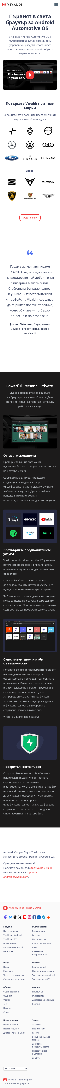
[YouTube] (24, 917)
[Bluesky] (10, 917)
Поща (6, 967)
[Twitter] (20, 917)
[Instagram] (29, 917)
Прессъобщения (11, 1028)
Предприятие (9, 943)
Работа (35, 1032)
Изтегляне (8, 951)
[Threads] (15, 917)
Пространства (39, 939)
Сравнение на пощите (14, 979)
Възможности (38, 931)
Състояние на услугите (17, 1083)
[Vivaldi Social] (5, 917)
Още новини (30, 217)
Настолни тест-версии (43, 971)
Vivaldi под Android (12, 935)
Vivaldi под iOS (10, 939)
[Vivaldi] (12, 4)
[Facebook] (34, 917)
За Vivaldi (36, 1024)
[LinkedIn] (39, 917)
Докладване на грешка (43, 1000)
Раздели (36, 935)
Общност (7, 995)
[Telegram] (43, 917)
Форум (6, 1000)
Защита (36, 1057)
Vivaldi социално (11, 991)
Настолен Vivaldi (11, 931)
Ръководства (38, 995)
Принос (7, 1008)
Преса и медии (10, 1024)
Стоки (6, 1012)
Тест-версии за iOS (41, 979)
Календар (8, 971)
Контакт (36, 1004)
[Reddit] (48, 917)
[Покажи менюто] (56, 4)
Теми (5, 1004)
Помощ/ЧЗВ (38, 991)
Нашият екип (38, 1028)
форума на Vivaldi (41, 868)
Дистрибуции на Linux (14, 1032)
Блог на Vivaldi (39, 967)
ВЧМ (34, 947)
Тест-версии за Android (43, 975)
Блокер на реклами (41, 943)
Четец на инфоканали (14, 975)
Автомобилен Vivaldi (13, 947)
